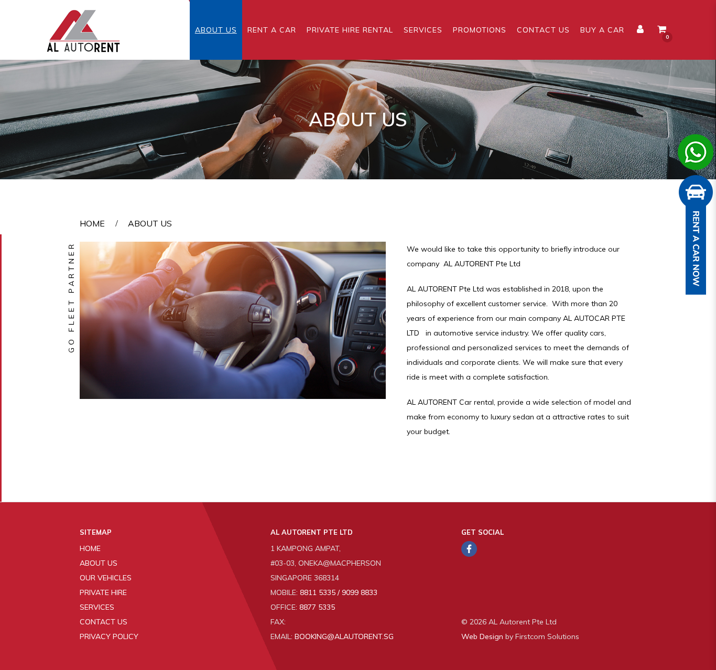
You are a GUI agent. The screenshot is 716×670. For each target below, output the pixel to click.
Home (92, 223)
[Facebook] (469, 549)
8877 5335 (317, 607)
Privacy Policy (109, 636)
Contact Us (103, 621)
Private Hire (103, 592)
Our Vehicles (106, 577)
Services (97, 607)
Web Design (482, 636)
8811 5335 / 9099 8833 (338, 592)
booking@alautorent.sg (344, 636)
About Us (150, 223)
